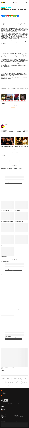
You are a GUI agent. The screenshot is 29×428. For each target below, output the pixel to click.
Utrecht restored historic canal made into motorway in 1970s (7, 245)
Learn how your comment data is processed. (16, 168)
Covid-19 (21, 378)
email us (20, 115)
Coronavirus (3, 8)
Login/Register (27, 0)
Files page (7, 425)
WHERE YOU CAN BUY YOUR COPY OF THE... (7, 367)
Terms (11, 425)
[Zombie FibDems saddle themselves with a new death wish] (7, 141)
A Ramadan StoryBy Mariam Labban (19, 221)
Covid (18, 378)
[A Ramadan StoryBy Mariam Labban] (21, 216)
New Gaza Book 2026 (17, 210)
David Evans (25, 378)
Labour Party (3, 7)
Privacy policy (15, 425)
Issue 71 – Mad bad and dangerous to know (9, 322)
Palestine (22, 382)
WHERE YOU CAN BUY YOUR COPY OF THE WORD (6, 210)
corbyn (11, 378)
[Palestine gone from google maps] (21, 239)
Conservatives (7, 378)
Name (5, 331)
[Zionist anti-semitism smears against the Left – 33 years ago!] (21, 141)
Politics (9, 7)
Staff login (15, 421)
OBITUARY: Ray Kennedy (3, 256)
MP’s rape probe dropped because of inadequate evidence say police (21, 233)
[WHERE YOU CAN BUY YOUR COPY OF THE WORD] (7, 205)
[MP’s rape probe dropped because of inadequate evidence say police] (21, 227)
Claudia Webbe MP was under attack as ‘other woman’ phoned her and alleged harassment (7, 221)
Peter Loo (4, 12)
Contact (20, 425)
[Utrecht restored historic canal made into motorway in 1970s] (7, 239)
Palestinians (25, 382)
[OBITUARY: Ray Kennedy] (7, 251)
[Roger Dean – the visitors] (7, 227)
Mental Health (15, 382)
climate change (3, 378)
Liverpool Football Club (4, 382)
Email (5, 178)
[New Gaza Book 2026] (21, 205)
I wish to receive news (8, 336)
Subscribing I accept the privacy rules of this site (11, 182)
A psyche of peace (3, 303)
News (6, 7)
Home (3, 425)
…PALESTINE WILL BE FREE (10, 320)
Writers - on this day (3, 421)
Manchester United (10, 382)
